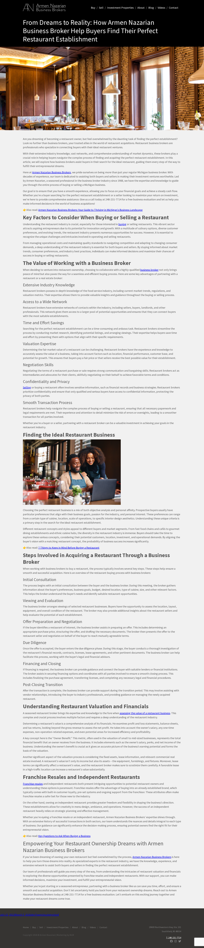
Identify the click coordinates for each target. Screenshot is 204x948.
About (141, 7)
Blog (151, 7)
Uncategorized (50, 914)
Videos (161, 7)
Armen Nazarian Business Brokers (51, 172)
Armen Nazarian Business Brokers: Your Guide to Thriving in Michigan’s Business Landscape (90, 210)
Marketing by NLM (65, 935)
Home (26, 927)
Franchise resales (33, 783)
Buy (93, 7)
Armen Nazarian (44, 7)
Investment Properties (120, 7)
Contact (173, 7)
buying (122, 224)
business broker (149, 269)
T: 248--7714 (173, 937)
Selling (27, 387)
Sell (101, 7)
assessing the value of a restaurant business (145, 713)
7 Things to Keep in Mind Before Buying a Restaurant (68, 547)
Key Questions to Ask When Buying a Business (64, 836)
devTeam (36, 914)
